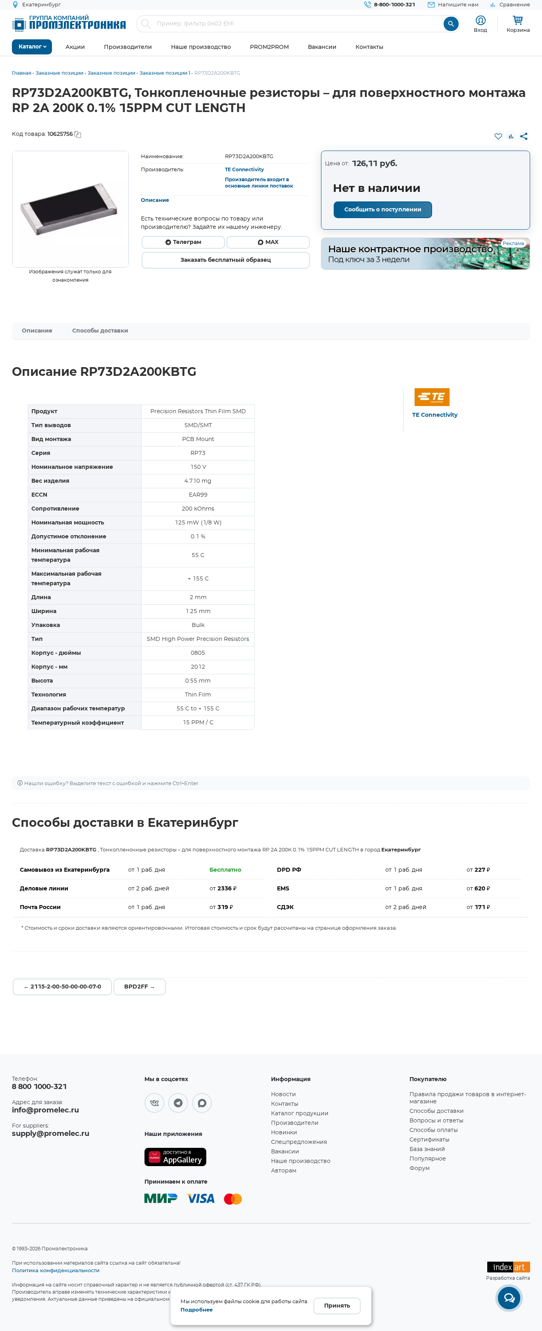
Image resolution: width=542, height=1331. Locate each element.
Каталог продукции (300, 1113)
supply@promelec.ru (50, 1134)
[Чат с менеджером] (509, 1298)
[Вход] (481, 20)
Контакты (284, 1104)
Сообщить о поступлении (382, 210)
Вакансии (285, 1152)
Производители (295, 1123)
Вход (480, 30)
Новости (283, 1094)
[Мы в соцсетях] (154, 1103)
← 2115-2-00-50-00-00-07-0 (62, 987)
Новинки (284, 1133)
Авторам (283, 1171)
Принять (337, 1306)
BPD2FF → (139, 987)
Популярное (427, 1159)
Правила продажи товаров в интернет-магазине (467, 1098)
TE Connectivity (244, 169)
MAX (272, 242)
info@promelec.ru (45, 1110)
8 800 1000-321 (39, 1087)
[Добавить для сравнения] (511, 136)
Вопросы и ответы (436, 1121)
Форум (419, 1168)
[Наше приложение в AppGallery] (204, 1157)
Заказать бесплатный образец (226, 260)
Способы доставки (100, 331)
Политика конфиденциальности (56, 1270)
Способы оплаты (433, 1130)
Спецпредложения (299, 1142)
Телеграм (187, 242)
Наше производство (301, 1161)
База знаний (427, 1149)
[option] (70, 209)
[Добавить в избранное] (498, 136)
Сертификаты (429, 1140)
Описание (155, 200)
